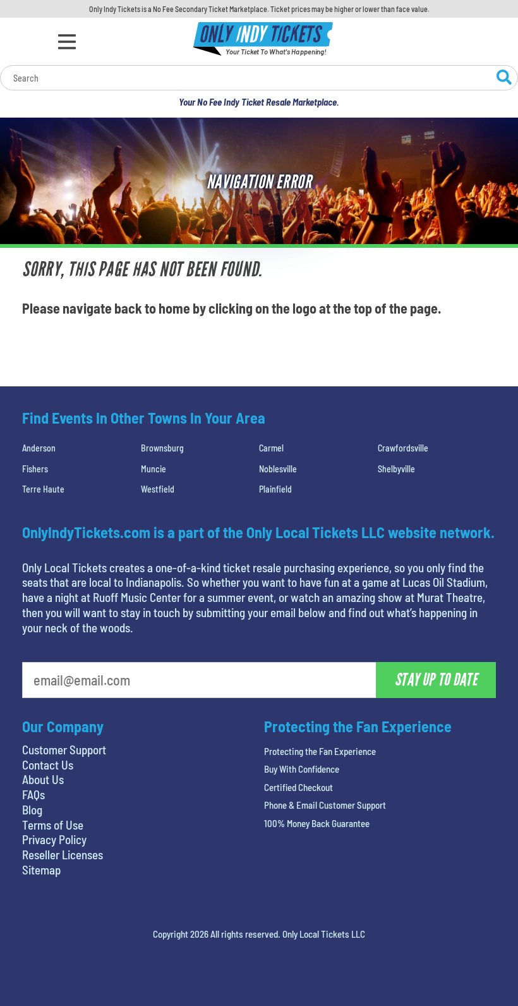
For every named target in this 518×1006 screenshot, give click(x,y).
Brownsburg (162, 448)
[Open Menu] (67, 42)
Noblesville (278, 468)
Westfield (157, 489)
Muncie (153, 468)
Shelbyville (396, 468)
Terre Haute (43, 489)
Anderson (39, 448)
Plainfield (275, 489)
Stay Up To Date (436, 680)
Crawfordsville (403, 448)
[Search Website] (504, 79)
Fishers (35, 468)
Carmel (271, 448)
